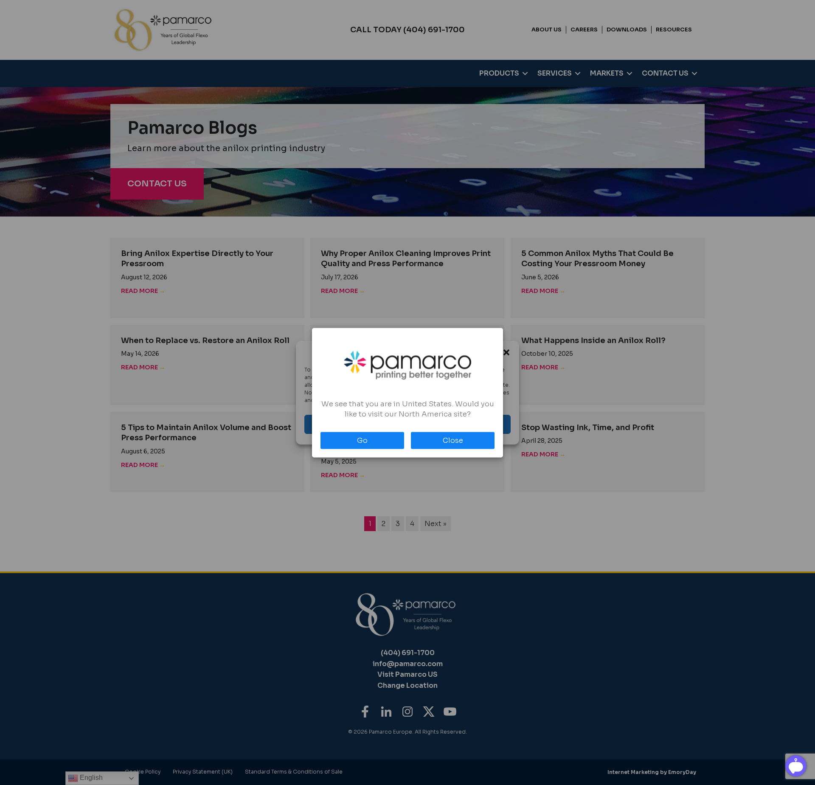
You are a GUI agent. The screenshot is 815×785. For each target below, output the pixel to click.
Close (453, 440)
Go (362, 440)
